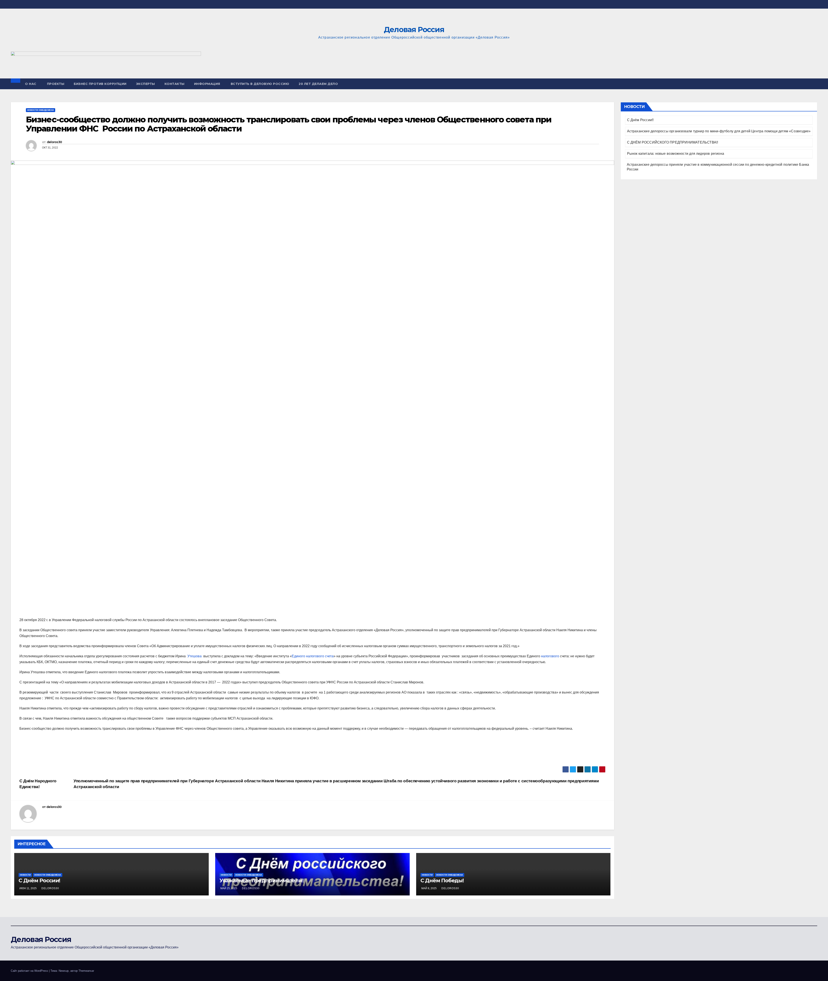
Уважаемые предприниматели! (262, 880)
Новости (25, 875)
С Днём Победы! (442, 880)
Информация (207, 84)
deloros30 (54, 142)
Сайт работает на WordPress (30, 970)
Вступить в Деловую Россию (260, 84)
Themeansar (86, 970)
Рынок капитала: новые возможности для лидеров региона (675, 153)
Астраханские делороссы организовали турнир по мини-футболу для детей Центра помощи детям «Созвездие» (719, 131)
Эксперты (145, 84)
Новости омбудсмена (40, 110)
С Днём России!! (640, 120)
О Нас (30, 84)
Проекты (55, 84)
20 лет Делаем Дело (318, 84)
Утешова (194, 656)
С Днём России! (39, 880)
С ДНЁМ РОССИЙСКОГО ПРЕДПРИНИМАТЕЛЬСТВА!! (672, 142)
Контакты (175, 84)
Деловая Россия (414, 29)
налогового (550, 656)
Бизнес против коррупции (100, 84)
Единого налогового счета (313, 656)
